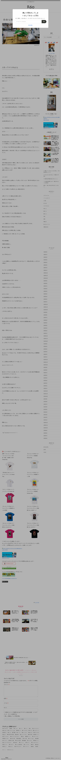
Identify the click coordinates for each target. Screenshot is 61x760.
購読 (44, 21)
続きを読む (30, 25)
